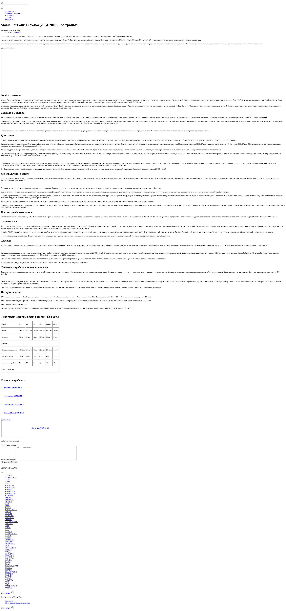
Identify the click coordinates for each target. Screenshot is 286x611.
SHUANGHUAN (11, 566)
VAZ (7, 584)
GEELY (8, 508)
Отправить (5, 462)
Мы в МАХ (6, 608)
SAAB (7, 562)
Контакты (9, 601)
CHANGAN (10, 488)
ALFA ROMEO (11, 477)
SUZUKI (8, 576)
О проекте (9, 19)
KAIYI (8, 528)
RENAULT (9, 558)
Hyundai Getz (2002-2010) (13, 404)
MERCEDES (10, 544)
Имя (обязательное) (8, 445)
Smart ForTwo (68, 40)
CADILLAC (10, 485)
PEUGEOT (9, 554)
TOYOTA (9, 580)
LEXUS (8, 536)
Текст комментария (8, 460)
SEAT (7, 564)
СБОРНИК (9, 15)
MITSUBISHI (10, 548)
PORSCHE (9, 556)
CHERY (8, 490)
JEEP (7, 526)
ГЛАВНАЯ (9, 11)
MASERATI (9, 540)
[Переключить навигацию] (2, 8)
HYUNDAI (9, 518)
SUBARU (9, 574)
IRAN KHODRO (11, 522)
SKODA (8, 568)
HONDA (8, 514)
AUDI (7, 479)
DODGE (8, 502)
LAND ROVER (11, 534)
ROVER (8, 560)
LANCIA (8, 532)
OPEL (7, 552)
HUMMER (9, 516)
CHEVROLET (10, 492)
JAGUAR (9, 524)
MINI (7, 546)
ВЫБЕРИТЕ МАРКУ (13, 13)
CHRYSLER (10, 494)
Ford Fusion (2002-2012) (13, 396)
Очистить (14, 462)
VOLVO (8, 588)
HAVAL (8, 512)
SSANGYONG (11, 572)
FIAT (7, 504)
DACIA (8, 498)
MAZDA (8, 542)
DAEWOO (9, 500)
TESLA (8, 578)
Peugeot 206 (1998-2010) (13, 387)
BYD (7, 483)
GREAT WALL (11, 510)
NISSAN (8, 550)
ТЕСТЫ (8, 17)
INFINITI (8, 520)
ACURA (8, 475)
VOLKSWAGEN (11, 586)
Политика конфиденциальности (17, 603)
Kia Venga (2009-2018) (40, 428)
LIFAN (8, 538)
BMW (7, 481)
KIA (7, 530)
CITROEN (9, 496)
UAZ (7, 582)
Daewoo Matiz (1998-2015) (14, 413)
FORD (7, 506)
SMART (17, 32)
